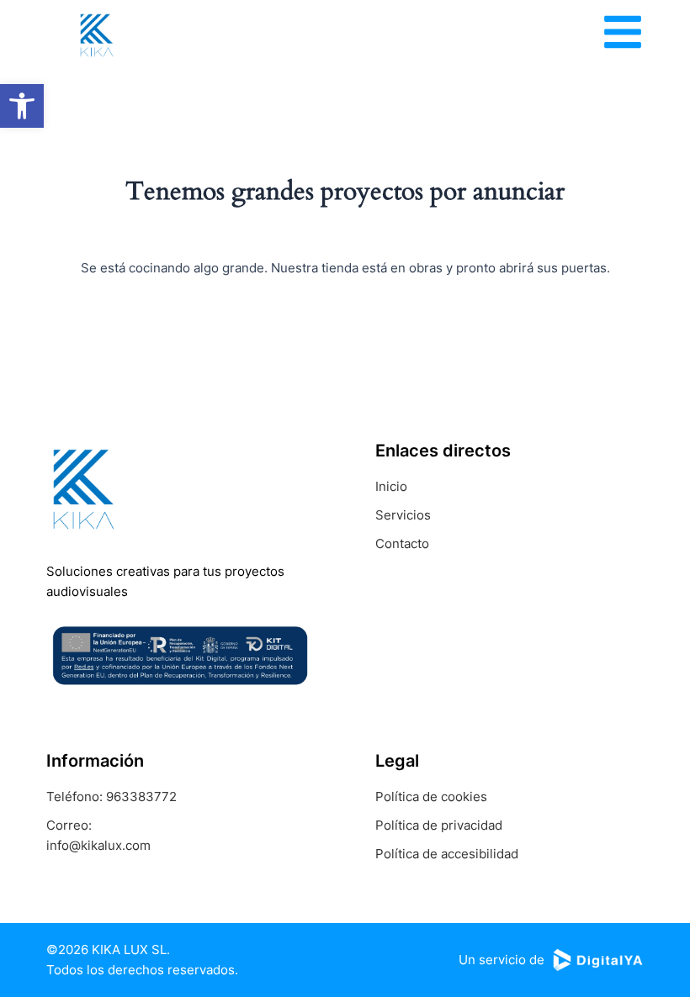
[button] (22, 106)
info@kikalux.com (98, 845)
